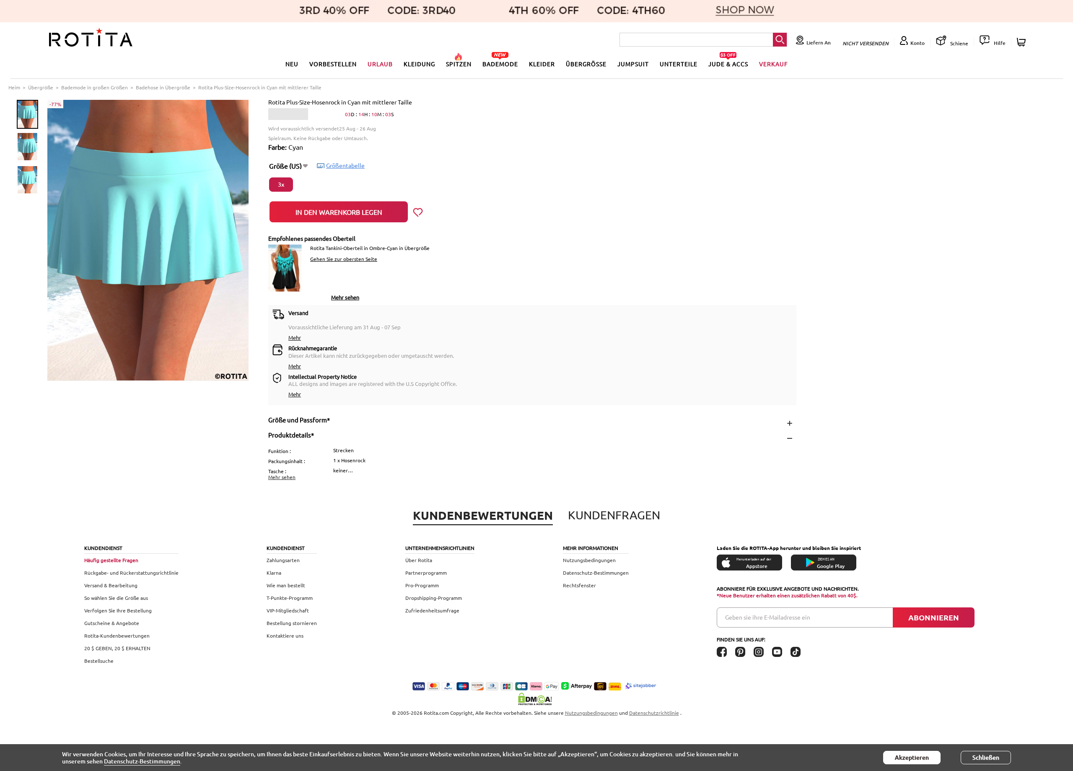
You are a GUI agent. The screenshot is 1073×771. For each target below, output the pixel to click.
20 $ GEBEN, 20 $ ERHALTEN (117, 648)
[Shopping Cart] (1022, 42)
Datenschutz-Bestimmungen (596, 572)
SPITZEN (459, 64)
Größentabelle (345, 165)
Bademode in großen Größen (94, 87)
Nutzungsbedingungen (589, 560)
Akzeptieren (912, 757)
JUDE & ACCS (728, 64)
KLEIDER (542, 64)
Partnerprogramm (426, 572)
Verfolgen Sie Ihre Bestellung (118, 610)
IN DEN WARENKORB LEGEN (338, 212)
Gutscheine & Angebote (111, 623)
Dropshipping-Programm (433, 597)
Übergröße (40, 87)
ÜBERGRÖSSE (586, 64)
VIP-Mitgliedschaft (288, 610)
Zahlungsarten (283, 560)
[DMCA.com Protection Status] (536, 698)
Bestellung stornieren (292, 623)
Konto (917, 43)
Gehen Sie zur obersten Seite (343, 258)
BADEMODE (500, 64)
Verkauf (773, 64)
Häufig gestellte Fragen (111, 560)
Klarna (274, 572)
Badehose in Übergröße (163, 87)
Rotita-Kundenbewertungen (117, 635)
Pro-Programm (422, 585)
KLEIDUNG (419, 64)
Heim (14, 87)
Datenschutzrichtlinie (654, 712)
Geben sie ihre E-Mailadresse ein (767, 617)
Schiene (958, 43)
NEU (291, 64)
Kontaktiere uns (285, 635)
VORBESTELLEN (333, 64)
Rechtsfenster (579, 585)
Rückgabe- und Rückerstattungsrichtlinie (131, 572)
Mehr (294, 337)
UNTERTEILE (678, 64)
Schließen (985, 757)
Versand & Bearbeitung (110, 585)
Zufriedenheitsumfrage (432, 610)
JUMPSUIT (633, 64)
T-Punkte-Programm (290, 597)
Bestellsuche (99, 660)
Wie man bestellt (286, 585)
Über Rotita (418, 560)
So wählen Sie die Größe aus (116, 597)
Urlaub (380, 64)
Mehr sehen (345, 297)
